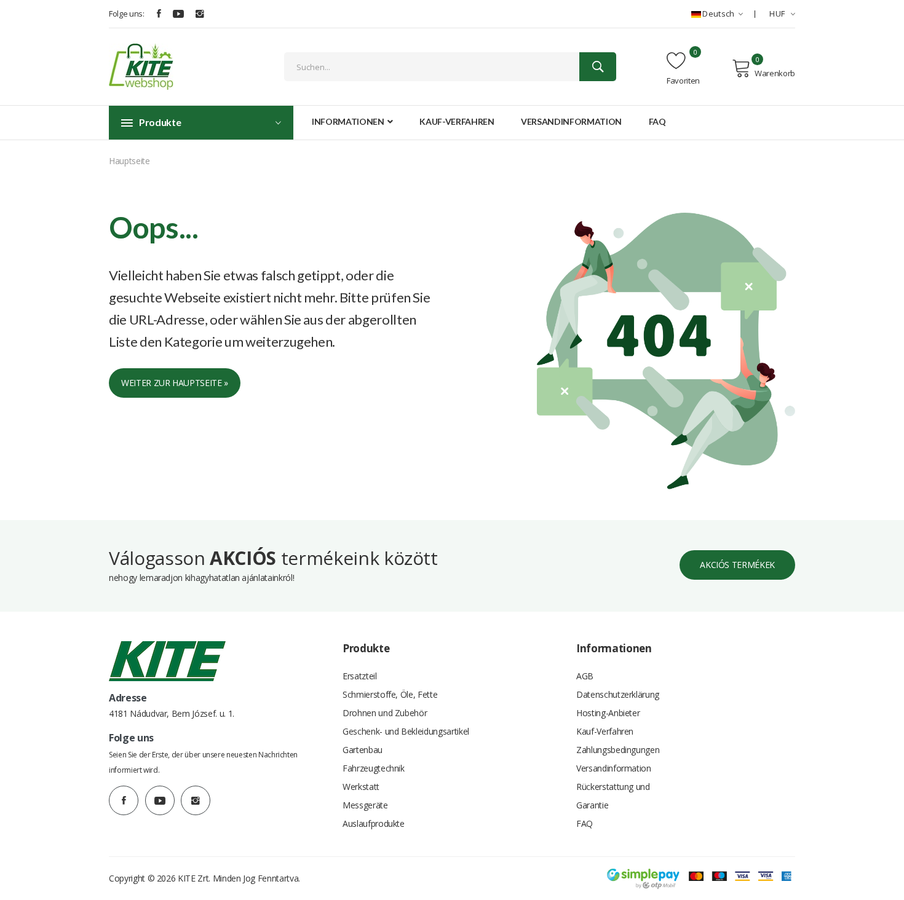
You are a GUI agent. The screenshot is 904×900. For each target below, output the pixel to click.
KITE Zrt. (194, 878)
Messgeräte (365, 805)
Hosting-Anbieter (608, 713)
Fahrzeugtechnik (374, 768)
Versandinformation (571, 121)
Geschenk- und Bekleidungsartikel (406, 731)
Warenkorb (775, 73)
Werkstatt (361, 786)
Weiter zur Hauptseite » (174, 383)
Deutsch (718, 13)
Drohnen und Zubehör (385, 713)
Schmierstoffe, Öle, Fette (390, 694)
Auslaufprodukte (374, 823)
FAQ (657, 121)
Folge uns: (127, 13)
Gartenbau (363, 750)
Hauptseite (129, 161)
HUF (778, 13)
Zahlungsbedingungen (617, 750)
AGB (584, 676)
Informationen (349, 121)
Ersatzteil (360, 676)
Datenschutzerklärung (617, 694)
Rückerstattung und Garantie (613, 796)
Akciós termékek (737, 564)
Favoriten (683, 80)
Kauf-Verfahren (456, 121)
